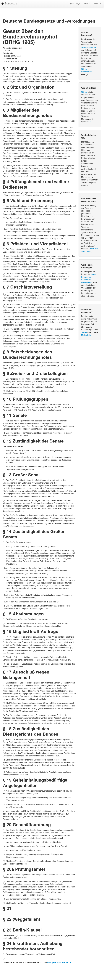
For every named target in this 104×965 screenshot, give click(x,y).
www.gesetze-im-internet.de (59, 962)
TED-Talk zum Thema (89, 250)
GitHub (87, 3)
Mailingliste (86, 335)
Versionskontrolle (88, 47)
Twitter (84, 332)
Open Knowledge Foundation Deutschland (88, 278)
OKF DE (97, 3)
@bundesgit (75, 3)
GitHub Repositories (86, 70)
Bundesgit (10, 3)
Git (89, 121)
